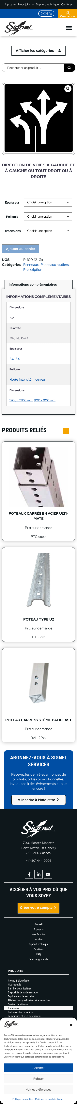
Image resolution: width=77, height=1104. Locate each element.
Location (38, 939)
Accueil (38, 924)
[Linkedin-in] (38, 874)
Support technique (47, 4)
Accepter (38, 1068)
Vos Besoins (38, 934)
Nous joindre (26, 4)
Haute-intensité (20, 379)
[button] (71, 1025)
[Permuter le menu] (69, 28)
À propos (10, 4)
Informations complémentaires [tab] (33, 284)
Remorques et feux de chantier (24, 1016)
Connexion (67, 16)
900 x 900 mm (44, 400)
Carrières (66, 4)
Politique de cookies (22, 1099)
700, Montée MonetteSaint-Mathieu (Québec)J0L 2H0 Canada (39, 848)
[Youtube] (48, 874)
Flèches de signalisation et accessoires (29, 1000)
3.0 (18, 359)
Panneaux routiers (54, 264)
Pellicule (12, 216)
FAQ (38, 954)
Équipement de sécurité (21, 996)
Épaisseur (12, 202)
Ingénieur (39, 379)
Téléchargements (38, 959)
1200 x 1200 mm (21, 400)
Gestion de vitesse (18, 1004)
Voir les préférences (38, 1090)
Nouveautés (14, 984)
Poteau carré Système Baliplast (38, 720)
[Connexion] (68, 13)
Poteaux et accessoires (20, 1012)
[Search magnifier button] (69, 68)
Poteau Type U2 (38, 619)
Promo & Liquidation (19, 980)
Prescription (32, 269)
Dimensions (12, 231)
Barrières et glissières (19, 988)
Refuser (38, 1079)
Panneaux (31, 264)
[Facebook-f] (29, 874)
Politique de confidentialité (49, 1099)
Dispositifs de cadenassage (23, 992)
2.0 (11, 359)
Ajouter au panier (20, 249)
